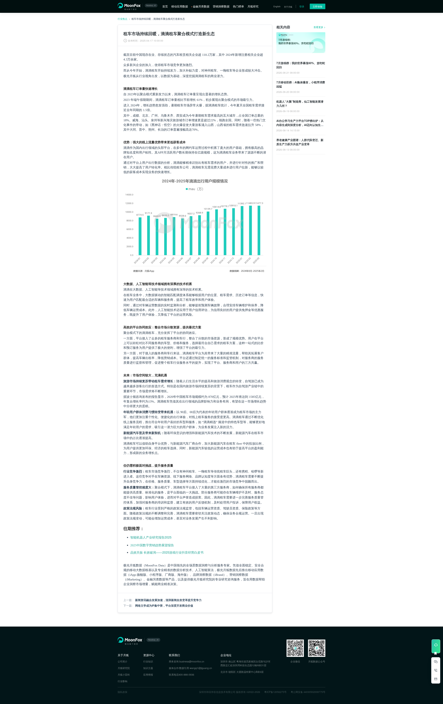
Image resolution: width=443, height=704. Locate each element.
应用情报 (148, 674)
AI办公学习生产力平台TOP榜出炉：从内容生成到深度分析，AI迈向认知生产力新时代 (300, 125)
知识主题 (148, 668)
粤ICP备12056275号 (275, 692)
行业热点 (122, 18)
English (277, 6)
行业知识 (148, 661)
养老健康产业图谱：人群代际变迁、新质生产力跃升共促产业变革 (299, 142)
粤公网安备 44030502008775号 (308, 692)
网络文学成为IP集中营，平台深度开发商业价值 (164, 605)
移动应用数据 (179, 6)
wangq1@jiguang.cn (201, 668)
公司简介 (122, 661)
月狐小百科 (124, 674)
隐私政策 (122, 692)
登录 (301, 6)
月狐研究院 (124, 668)
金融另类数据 (201, 6)
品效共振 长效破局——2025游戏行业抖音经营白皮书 (167, 552)
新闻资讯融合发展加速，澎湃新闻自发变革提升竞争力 (168, 600)
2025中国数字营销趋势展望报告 (152, 545)
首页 (165, 6)
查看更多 (319, 27)
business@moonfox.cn (191, 661)
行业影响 (122, 681)
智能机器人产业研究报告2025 (150, 537)
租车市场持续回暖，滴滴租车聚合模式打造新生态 (158, 18)
